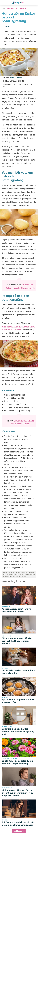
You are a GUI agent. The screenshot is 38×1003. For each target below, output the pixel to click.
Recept (4, 8)
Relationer (6, 606)
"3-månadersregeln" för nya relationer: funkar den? (16, 610)
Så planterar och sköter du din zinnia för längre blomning (17, 762)
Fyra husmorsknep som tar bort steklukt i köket (18, 701)
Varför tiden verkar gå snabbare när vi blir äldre (18, 671)
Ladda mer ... (19, 831)
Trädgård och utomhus (11, 758)
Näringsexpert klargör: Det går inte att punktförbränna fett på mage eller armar (17, 793)
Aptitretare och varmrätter (17, 8)
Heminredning (7, 726)
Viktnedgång (7, 788)
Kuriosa (5, 668)
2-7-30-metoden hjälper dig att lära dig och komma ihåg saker (18, 823)
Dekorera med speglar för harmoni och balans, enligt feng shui (18, 732)
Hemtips (5, 697)
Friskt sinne (6, 636)
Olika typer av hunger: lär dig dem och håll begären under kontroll (17, 641)
